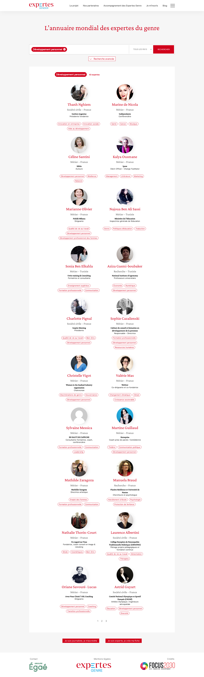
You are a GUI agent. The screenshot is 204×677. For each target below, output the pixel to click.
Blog (165, 5)
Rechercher (164, 49)
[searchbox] (95, 49)
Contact (33, 658)
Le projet (74, 5)
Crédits (170, 658)
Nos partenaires (91, 5)
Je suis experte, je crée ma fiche (124, 640)
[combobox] (79, 49)
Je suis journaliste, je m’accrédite (81, 640)
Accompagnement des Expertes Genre (123, 5)
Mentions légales (102, 658)
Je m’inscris (152, 5)
